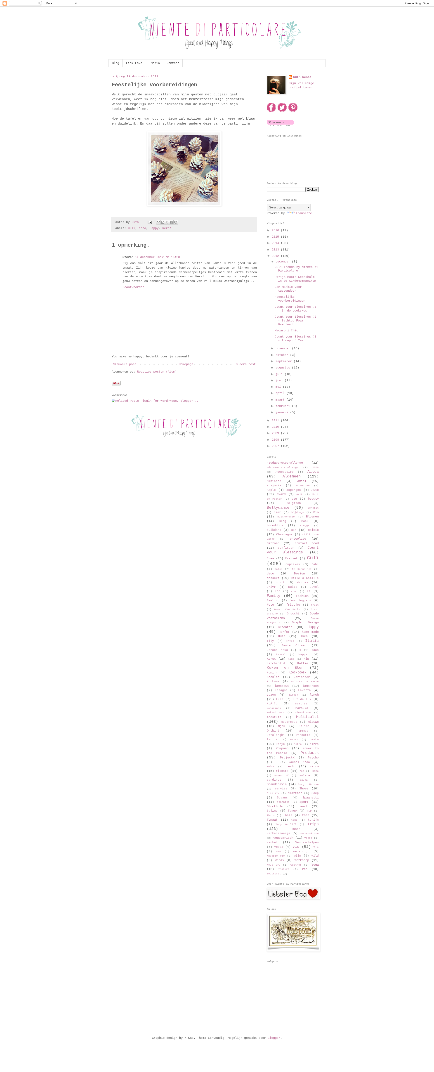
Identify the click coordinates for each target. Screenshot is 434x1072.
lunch (314, 695)
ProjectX (287, 757)
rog (302, 771)
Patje (280, 744)
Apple (271, 490)
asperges (293, 490)
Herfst (284, 632)
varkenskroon (309, 833)
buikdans (274, 530)
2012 (276, 256)
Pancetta (303, 735)
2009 (276, 433)
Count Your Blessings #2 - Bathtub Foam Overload (295, 320)
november (284, 348)
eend (294, 591)
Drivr (271, 587)
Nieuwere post (124, 364)
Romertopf (281, 775)
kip (306, 659)
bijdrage (297, 512)
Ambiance (274, 481)
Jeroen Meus (277, 650)
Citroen (273, 543)
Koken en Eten (285, 668)
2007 (276, 446)
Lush (279, 699)
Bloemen (312, 516)
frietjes (293, 605)
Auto (315, 490)
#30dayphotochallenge (285, 463)
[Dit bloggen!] (162, 222)
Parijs (272, 739)
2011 (276, 420)
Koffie (302, 663)
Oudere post (246, 364)
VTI (316, 847)
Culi (131, 228)
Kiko (291, 659)
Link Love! (135, 63)
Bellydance (278, 507)
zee (304, 869)
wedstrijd (301, 851)
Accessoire (285, 472)
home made (310, 632)
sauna (304, 780)
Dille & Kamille (305, 578)
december (284, 261)
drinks (302, 582)
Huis (281, 636)
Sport (304, 802)
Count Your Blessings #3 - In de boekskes (295, 308)
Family (273, 596)
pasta (314, 739)
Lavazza (304, 690)
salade (304, 775)
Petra (298, 744)
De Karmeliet (302, 569)
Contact (173, 63)
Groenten (285, 627)
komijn (272, 672)
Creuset (291, 558)
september (285, 361)
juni (280, 380)
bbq (294, 499)
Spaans (282, 797)
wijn (297, 855)
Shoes (303, 788)
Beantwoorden (133, 287)
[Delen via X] (167, 222)
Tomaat (272, 820)
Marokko (301, 708)
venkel (272, 842)
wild (315, 855)
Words (279, 860)
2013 (276, 249)
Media (155, 63)
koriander (302, 677)
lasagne (281, 690)
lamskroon (310, 686)
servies (281, 788)
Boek (305, 521)
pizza (314, 744)
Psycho (313, 757)
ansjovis (274, 485)
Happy (154, 228)
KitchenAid (276, 663)
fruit (315, 605)
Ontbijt (273, 730)
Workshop (302, 860)
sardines (274, 780)
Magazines (274, 708)
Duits (292, 587)
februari (284, 406)
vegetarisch (283, 838)
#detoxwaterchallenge (282, 467)
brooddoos (275, 525)
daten (279, 569)
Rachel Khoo (299, 762)
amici (301, 481)
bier (277, 512)
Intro (290, 641)
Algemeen (292, 476)
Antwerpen (302, 485)
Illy (270, 641)
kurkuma (273, 681)
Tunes (295, 829)
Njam (281, 726)
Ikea (304, 636)
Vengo (308, 838)
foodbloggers (300, 600)
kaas (315, 650)
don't (280, 582)
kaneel (281, 654)
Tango (292, 810)
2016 (276, 230)
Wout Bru (274, 865)
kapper (303, 654)
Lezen (271, 695)
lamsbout (281, 686)
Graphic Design (305, 622)
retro (314, 766)
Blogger (274, 1038)
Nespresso (289, 722)
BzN (293, 530)
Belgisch (293, 503)
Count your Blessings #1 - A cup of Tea (295, 338)
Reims (271, 766)
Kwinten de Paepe (305, 681)
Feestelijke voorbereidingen (290, 298)
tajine (272, 810)
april (281, 393)
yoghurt (283, 869)
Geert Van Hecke (287, 609)
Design (299, 573)
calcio (313, 530)
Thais (271, 815)
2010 (276, 427)
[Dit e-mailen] (158, 222)
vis (295, 847)
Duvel (314, 587)
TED (309, 811)
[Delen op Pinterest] (175, 222)
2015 (276, 236)
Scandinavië (277, 784)
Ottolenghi (276, 735)
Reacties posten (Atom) (157, 371)
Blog (115, 63)
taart (302, 806)
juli (280, 374)
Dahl (315, 564)
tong (294, 820)
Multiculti (307, 717)
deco (142, 228)
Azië (299, 494)
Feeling (273, 600)
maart (281, 399)
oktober (283, 355)
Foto (270, 605)
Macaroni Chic (286, 330)
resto (290, 766)
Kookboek (297, 672)
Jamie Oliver (294, 645)
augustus (284, 367)
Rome (315, 771)
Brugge (304, 525)
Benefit (313, 508)
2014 (276, 243)
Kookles (273, 677)
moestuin (274, 717)
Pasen (294, 739)
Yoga (315, 865)
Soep (315, 793)
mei (279, 387)
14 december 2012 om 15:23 (157, 257)
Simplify (273, 793)
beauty (313, 499)
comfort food (307, 543)
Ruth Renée (302, 77)
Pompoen (282, 748)
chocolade (298, 539)
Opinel (303, 731)
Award (281, 494)
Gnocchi (293, 613)
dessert (273, 578)
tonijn (313, 820)
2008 (276, 440)
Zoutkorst (274, 873)
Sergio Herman (308, 784)
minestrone (303, 712)
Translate (304, 213)
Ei (309, 591)
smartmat (295, 793)
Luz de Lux (302, 699)
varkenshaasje (278, 833)
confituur (286, 548)
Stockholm (275, 806)
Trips (313, 824)
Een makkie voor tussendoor (288, 289)
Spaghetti (310, 797)
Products (310, 753)
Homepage (186, 364)
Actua (313, 472)
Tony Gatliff (286, 824)
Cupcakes (292, 564)
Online (304, 726)
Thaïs (287, 815)
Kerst (166, 228)
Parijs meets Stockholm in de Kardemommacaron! (296, 279)
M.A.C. (272, 703)
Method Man (275, 712)
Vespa (278, 847)
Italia (312, 641)
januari (283, 412)
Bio (316, 512)
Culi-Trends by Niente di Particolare (296, 269)
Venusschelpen (307, 842)
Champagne (284, 534)
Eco (277, 591)
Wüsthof (296, 865)
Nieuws (313, 722)
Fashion (302, 596)
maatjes (301, 703)
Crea (270, 558)
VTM (278, 851)
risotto (282, 771)
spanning (283, 802)
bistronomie (286, 516)
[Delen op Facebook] (171, 222)
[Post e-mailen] (149, 222)
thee (305, 815)
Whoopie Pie (276, 856)
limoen (293, 695)
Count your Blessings (293, 550)
